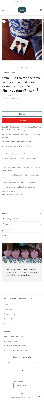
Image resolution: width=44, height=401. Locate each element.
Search (6, 304)
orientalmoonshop (19, 397)
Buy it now (22, 120)
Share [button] (6, 236)
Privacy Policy (9, 319)
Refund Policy (9, 324)
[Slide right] (26, 67)
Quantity (4, 102)
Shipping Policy (9, 314)
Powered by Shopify (28, 397)
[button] (2, 9)
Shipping (4, 98)
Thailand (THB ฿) (21, 385)
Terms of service (9, 309)
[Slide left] (17, 67)
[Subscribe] (37, 362)
